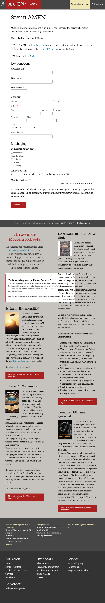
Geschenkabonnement (48, 567)
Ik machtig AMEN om (22, 149)
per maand (17, 153)
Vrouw (56, 101)
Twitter (33, 56)
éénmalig (17, 165)
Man (15, 101)
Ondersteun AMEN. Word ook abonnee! (68, 223)
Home (8, 563)
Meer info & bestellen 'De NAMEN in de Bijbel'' (77, 402)
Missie (40, 578)
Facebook (41, 45)
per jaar (16, 162)
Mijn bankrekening (21, 180)
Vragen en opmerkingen (80, 570)
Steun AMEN (43, 574)
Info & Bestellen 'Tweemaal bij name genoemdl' (76, 508)
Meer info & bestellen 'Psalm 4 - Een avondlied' (23, 375)
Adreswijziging (75, 563)
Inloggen (96, 4)
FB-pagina (52, 49)
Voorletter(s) (17, 88)
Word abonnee (78, 4)
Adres (14, 106)
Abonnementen (44, 563)
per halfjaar (18, 159)
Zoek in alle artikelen (16, 570)
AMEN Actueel (13, 567)
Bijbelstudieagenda (15, 589)
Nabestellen (74, 567)
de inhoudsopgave (21, 361)
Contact (8, 544)
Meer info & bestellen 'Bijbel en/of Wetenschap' (22, 497)
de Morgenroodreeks (19, 250)
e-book (15, 367)
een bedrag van (19, 171)
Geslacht (16, 97)
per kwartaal (18, 156)
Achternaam (18, 69)
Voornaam (16, 78)
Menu (3, 6)
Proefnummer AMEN (47, 570)
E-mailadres (17, 133)
